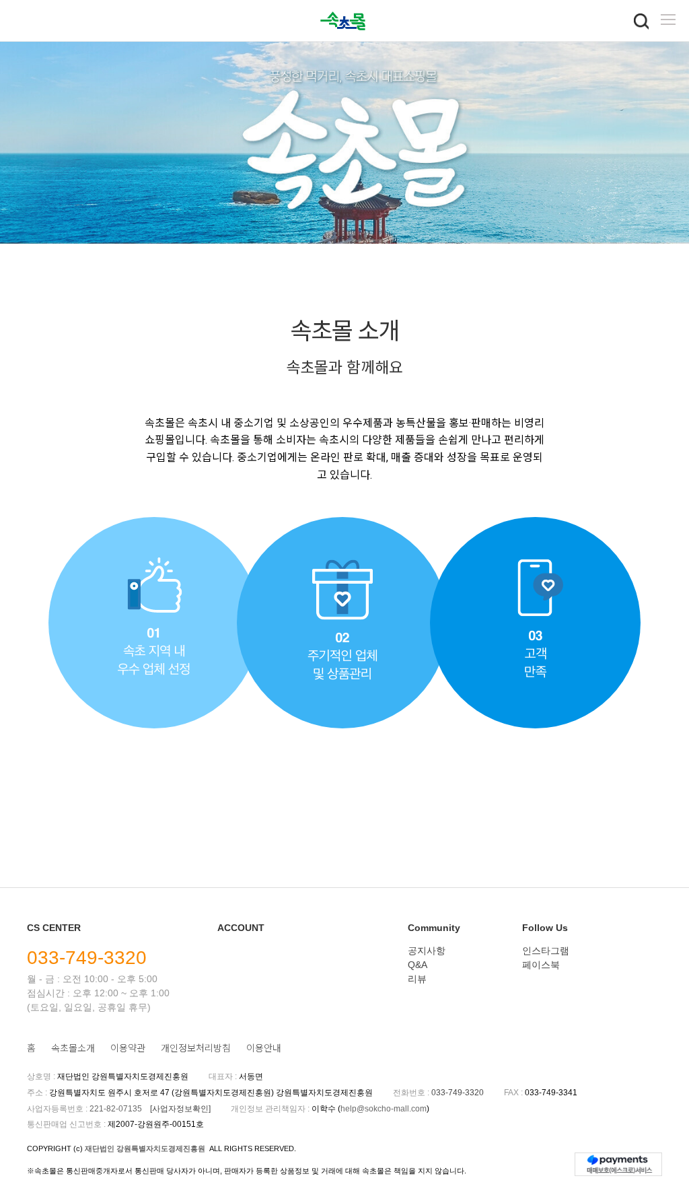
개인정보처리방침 (196, 1048)
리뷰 (417, 978)
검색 (641, 21)
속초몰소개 (73, 1048)
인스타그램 (545, 950)
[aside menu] (668, 19)
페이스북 (541, 964)
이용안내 (263, 1048)
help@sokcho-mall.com (383, 1108)
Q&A (417, 964)
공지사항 (426, 950)
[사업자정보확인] (180, 1108)
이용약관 (127, 1048)
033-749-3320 (87, 957)
